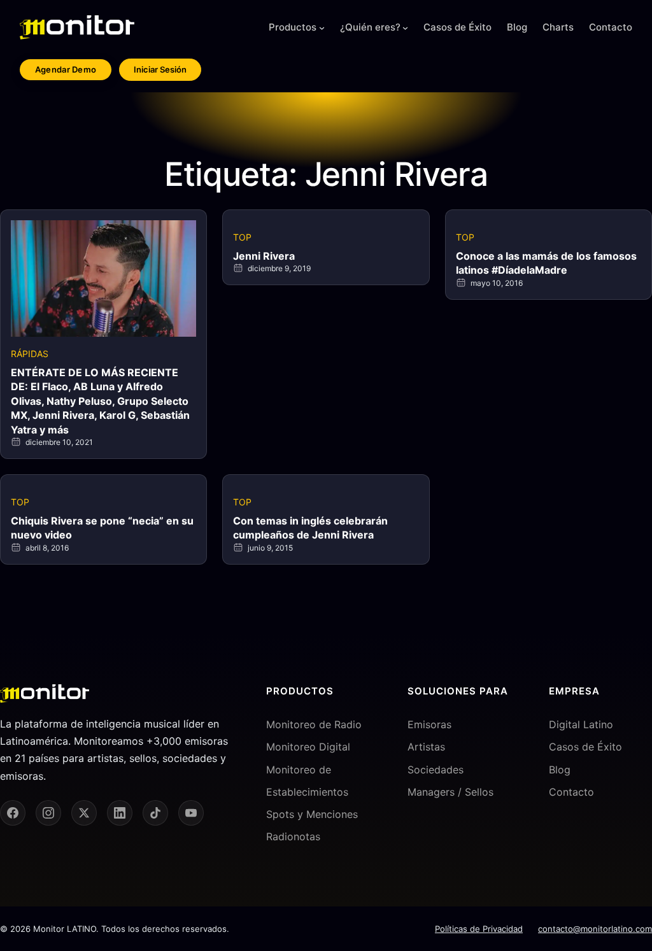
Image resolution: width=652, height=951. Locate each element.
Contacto (571, 791)
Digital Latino (581, 724)
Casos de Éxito (585, 746)
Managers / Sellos (450, 791)
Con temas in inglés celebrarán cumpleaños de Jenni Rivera (310, 527)
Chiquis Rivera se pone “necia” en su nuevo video (102, 527)
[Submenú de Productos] (322, 28)
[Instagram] (48, 813)
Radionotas (293, 836)
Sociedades (436, 769)
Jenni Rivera (264, 256)
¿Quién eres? (370, 27)
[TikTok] (155, 813)
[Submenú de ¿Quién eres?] (405, 28)
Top (242, 237)
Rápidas (29, 353)
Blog (559, 769)
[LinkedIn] (119, 813)
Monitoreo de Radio (314, 724)
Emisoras (429, 724)
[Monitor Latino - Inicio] (77, 27)
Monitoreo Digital (308, 746)
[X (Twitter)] (84, 813)
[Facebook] (12, 813)
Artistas (426, 746)
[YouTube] (191, 813)
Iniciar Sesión (160, 69)
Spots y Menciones (312, 814)
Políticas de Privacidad (479, 929)
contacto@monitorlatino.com (595, 929)
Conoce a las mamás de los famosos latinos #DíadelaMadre (546, 263)
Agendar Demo (66, 69)
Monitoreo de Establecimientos (307, 780)
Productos (292, 27)
